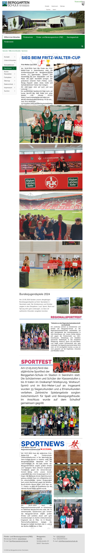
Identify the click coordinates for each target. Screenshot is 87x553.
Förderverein (8, 42)
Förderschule (28, 37)
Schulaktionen (9, 65)
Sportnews (25, 51)
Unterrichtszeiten (10, 60)
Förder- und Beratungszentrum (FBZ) (49, 37)
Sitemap (62, 6)
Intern (54, 9)
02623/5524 (22, 539)
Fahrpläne (7, 77)
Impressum (55, 6)
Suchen (48, 9)
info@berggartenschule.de (68, 541)
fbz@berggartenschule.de (18, 541)
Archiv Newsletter (8, 73)
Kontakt (47, 6)
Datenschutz (8, 84)
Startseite (5, 51)
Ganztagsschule (72, 37)
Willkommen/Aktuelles (12, 37)
